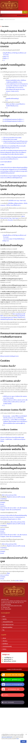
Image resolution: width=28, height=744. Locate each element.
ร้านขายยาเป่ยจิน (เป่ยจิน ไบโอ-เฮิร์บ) (14, 606)
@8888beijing (7, 604)
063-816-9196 (13, 602)
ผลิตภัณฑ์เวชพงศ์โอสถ (7, 627)
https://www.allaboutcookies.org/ (8, 376)
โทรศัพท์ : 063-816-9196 (13, 675)
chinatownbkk (8, 609)
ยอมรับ (23, 741)
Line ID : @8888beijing (14, 680)
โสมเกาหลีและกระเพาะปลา (8, 624)
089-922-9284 (6, 602)
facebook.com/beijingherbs (13, 684)
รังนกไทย (5, 619)
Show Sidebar (5, 26)
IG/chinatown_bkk (13, 689)
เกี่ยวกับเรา (5, 641)
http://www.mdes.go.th (19, 319)
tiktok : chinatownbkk (9, 702)
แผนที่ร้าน (6, 695)
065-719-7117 (21, 602)
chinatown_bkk (6, 607)
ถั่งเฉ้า (4, 616)
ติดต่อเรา (4, 649)
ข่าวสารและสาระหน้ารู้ (7, 646)
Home (1, 19)
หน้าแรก (4, 638)
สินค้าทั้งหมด (5, 644)
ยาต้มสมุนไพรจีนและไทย (8, 622)
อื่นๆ (3, 630)
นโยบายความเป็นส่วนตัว (7, 737)
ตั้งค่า (17, 738)
